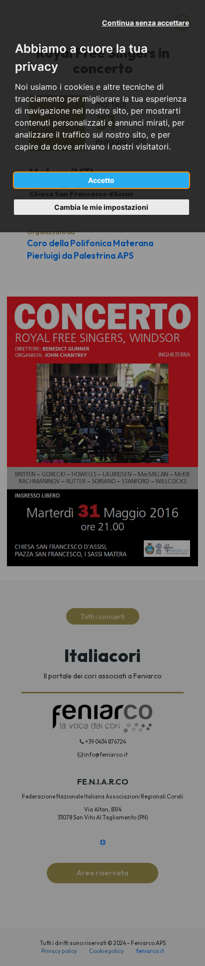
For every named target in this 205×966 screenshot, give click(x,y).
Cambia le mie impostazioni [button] (101, 207)
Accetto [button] (101, 180)
